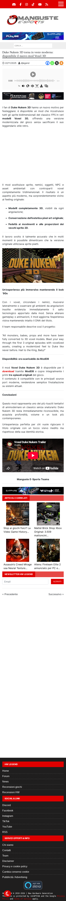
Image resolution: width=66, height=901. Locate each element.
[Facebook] (20, 4)
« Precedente (10, 594)
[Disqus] (33, 639)
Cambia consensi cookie (15, 871)
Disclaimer (8, 861)
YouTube (7, 826)
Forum (5, 776)
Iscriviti (57, 581)
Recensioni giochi (12, 787)
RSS (5, 832)
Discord (6, 805)
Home (5, 771)
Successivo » (56, 594)
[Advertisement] (33, 156)
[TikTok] (33, 4)
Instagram (7, 816)
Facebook (7, 810)
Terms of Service (22, 899)
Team (5, 855)
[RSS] (47, 4)
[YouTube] (40, 4)
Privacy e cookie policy (14, 866)
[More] (61, 63)
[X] (57, 63)
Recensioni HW (10, 792)
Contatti (6, 850)
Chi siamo (7, 845)
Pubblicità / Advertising (14, 877)
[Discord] (14, 4)
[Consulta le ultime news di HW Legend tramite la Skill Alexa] (33, 885)
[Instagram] (26, 4)
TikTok (5, 821)
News (5, 781)
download (8, 371)
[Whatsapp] (52, 63)
